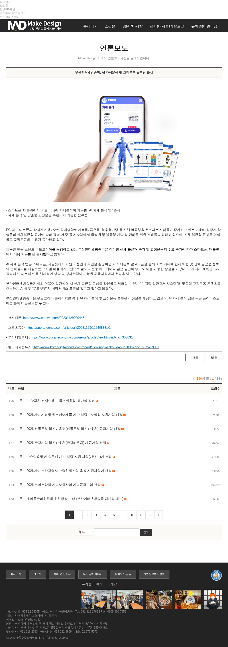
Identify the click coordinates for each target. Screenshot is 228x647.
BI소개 (37, 574)
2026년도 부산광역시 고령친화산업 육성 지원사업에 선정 (69, 471)
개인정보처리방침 (154, 574)
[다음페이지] (158, 514)
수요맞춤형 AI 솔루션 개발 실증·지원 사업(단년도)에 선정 (69, 457)
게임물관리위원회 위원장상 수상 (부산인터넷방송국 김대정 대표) (74, 499)
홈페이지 (5, 1)
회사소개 (15, 574)
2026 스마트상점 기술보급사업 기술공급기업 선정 (63, 485)
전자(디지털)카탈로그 (13, 13)
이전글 (194, 357)
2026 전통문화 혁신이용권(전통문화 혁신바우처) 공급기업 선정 (73, 429)
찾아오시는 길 (123, 574)
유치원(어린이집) (10, 16)
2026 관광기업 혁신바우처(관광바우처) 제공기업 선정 (66, 443)
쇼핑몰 (4, 5)
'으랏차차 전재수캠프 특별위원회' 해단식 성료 (60, 401)
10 (149, 515)
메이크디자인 (37, 637)
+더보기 (113, 584)
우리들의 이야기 (92, 574)
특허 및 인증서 (62, 574)
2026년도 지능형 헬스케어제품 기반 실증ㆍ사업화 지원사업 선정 (74, 415)
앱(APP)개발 (7, 9)
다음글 (213, 357)
